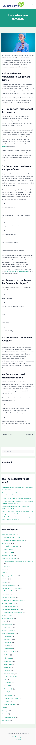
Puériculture (6, 615)
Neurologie (7, 667)
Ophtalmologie (9, 674)
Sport (4, 707)
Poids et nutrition (8, 603)
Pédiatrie (7, 686)
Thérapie (5, 711)
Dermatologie (8, 648)
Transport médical (8, 717)
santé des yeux (11, 676)
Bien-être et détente (9, 558)
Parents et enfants (8, 597)
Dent (3, 572)
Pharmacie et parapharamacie (12, 600)
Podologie (7, 692)
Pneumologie (8, 689)
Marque (4, 582)
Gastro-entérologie (10, 652)
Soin (5, 621)
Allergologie (8, 639)
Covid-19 (5, 566)
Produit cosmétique (9, 606)
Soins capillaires (7, 618)
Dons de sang (8, 552)
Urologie (7, 701)
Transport (5, 714)
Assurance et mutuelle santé (14, 540)
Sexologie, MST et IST (11, 698)
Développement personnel (13, 612)
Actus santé (6, 543)
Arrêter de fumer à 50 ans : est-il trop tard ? (17, 498)
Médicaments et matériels (11, 588)
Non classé (6, 594)
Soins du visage (7, 630)
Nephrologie (8, 664)
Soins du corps (7, 627)
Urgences (5, 720)
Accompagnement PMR (12, 537)
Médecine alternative (9, 585)
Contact (18, 739)
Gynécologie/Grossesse (10, 576)
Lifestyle (5, 579)
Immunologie (8, 661)
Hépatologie (8, 658)
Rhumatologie (8, 695)
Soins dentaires (7, 624)
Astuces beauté (7, 555)
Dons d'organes (9, 549)
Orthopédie (7, 682)
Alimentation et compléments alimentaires (18, 561)
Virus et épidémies (10, 704)
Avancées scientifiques (11, 546)
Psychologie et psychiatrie (11, 610)
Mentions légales (18, 737)
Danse (4, 569)
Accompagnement (8, 535)
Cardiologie (7, 642)
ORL (5, 679)
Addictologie (8, 636)
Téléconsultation (9, 591)
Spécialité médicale (8, 633)
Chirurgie (7, 645)
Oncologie (7, 670)
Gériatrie (7, 655)
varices (4, 146)
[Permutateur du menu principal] (32, 5)
